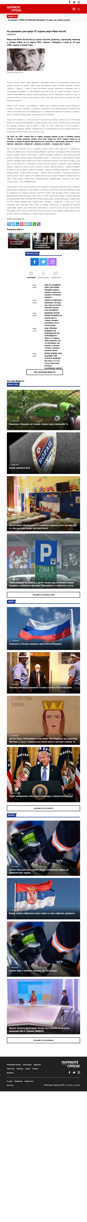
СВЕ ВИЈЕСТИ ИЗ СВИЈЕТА (43, 808)
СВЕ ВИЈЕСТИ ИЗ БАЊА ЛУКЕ (43, 595)
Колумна (10, 1073)
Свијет (27, 1069)
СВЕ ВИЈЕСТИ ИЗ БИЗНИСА (43, 1040)
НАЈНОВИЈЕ (31, 277)
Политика (10, 1069)
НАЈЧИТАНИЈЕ (43, 277)
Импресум (19, 1081)
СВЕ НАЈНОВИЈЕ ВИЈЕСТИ (44, 372)
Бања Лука (27, 1064)
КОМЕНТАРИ (56, 277)
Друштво (37, 1064)
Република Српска (14, 1064)
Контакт (10, 1085)
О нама (10, 1081)
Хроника (20, 1069)
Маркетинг (29, 1081)
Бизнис (35, 1069)
